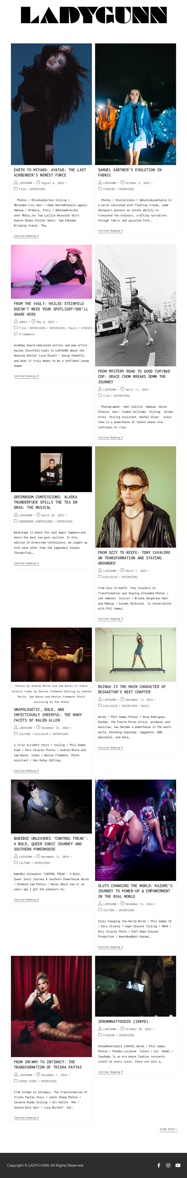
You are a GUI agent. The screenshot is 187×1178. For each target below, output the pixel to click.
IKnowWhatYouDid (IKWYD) (123, 1021)
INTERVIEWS (37, 189)
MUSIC (145, 706)
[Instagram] (168, 1165)
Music (73, 328)
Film (22, 189)
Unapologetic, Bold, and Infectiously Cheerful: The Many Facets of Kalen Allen (48, 714)
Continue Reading (26, 235)
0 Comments (27, 334)
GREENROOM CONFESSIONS (36, 521)
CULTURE (24, 734)
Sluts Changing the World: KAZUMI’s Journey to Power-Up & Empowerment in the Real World (135, 891)
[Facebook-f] (158, 1165)
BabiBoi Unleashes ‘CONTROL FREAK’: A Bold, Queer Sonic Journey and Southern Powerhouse (51, 843)
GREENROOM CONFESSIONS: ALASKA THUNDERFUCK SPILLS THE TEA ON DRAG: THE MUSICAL (45, 502)
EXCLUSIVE (110, 577)
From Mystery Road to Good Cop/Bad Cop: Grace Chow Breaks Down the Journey (134, 376)
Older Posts (169, 1129)
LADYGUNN (25, 183)
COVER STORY (28, 1081)
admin (23, 322)
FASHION (108, 189)
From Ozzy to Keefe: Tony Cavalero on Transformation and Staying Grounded (134, 557)
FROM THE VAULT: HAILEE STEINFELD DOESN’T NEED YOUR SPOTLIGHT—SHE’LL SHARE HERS (51, 308)
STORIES (86, 328)
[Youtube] (178, 1165)
